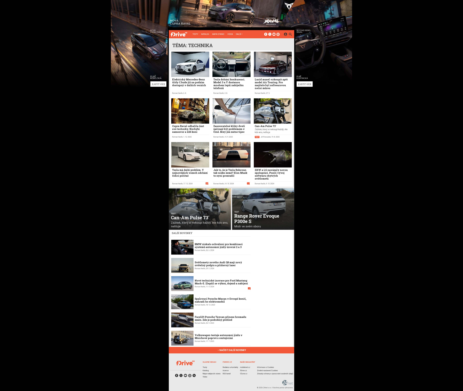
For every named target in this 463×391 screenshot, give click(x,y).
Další (238, 34)
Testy (195, 34)
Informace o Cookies (265, 367)
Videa (230, 34)
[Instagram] (278, 34)
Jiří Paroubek (266, 137)
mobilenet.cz (245, 367)
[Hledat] (290, 35)
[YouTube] (274, 34)
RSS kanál (227, 374)
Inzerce (226, 370)
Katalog (205, 34)
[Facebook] (265, 34)
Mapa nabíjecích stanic (212, 374)
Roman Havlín (177, 93)
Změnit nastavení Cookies (267, 370)
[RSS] (194, 376)
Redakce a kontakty (230, 367)
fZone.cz (243, 374)
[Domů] (179, 34)
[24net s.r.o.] (287, 384)
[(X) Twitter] (270, 34)
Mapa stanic (218, 34)
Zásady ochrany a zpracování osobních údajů (275, 374)
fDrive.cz (243, 370)
